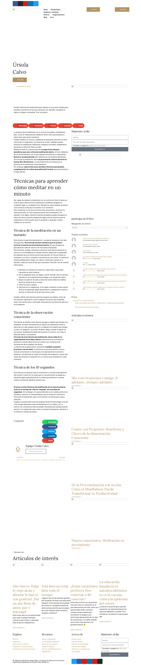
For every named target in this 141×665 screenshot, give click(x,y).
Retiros (46, 15)
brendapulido (89, 258)
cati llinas (88, 252)
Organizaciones (59, 15)
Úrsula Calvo (55, 10)
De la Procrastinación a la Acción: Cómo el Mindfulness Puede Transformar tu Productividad (97, 489)
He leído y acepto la (89, 146)
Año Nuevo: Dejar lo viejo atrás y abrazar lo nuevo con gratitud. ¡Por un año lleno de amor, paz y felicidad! (26, 599)
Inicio (46, 10)
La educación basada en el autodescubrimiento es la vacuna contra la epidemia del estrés (113, 593)
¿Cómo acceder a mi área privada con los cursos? (99, 269)
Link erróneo (87, 251)
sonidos (85, 263)
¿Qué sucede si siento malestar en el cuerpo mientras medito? (104, 287)
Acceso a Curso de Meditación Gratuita (96, 238)
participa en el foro (82, 218)
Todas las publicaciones (36, 451)
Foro (52, 17)
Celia (86, 264)
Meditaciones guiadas (90, 245)
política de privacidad (97, 146)
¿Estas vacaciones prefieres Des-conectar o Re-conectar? (84, 592)
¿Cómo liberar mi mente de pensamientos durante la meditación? (105, 281)
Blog (45, 17)
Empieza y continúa (51, 12)
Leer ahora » (76, 386)
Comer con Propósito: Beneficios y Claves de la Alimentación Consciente (98, 433)
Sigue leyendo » (19, 628)
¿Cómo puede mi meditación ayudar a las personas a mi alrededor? (105, 275)
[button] (20, 125)
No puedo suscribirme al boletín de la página (97, 257)
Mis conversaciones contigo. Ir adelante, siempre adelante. (95, 380)
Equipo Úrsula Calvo (91, 271)
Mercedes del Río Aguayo (92, 240)
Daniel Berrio (89, 246)
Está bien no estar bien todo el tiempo (55, 590)
